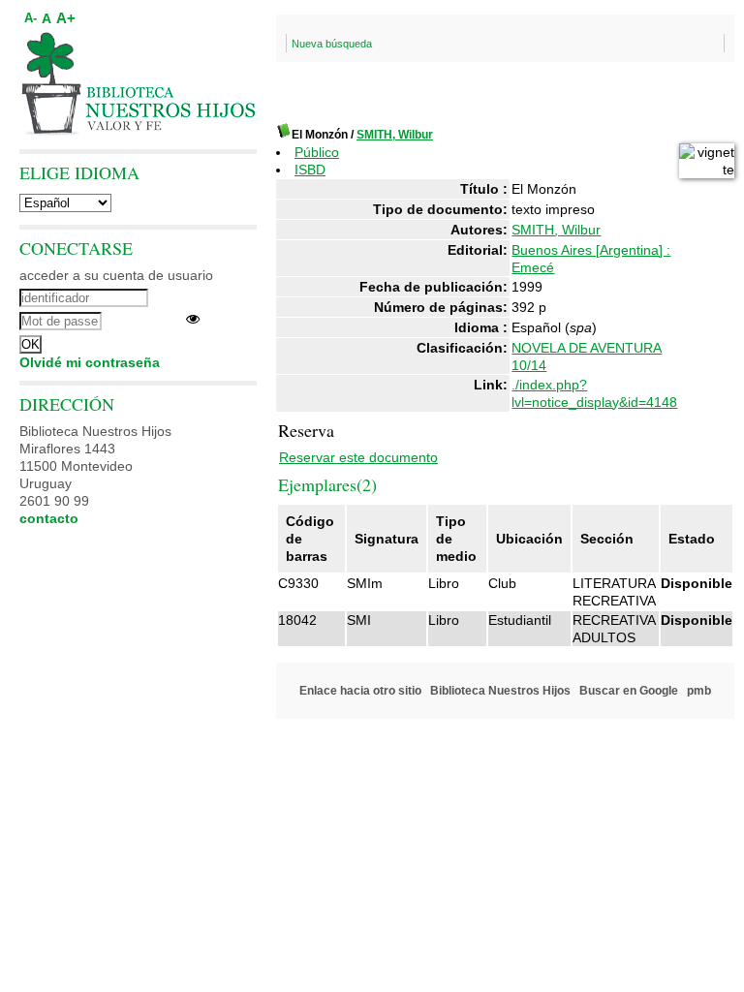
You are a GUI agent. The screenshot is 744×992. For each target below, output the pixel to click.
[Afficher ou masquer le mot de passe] (193, 319)
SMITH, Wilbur (394, 134)
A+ (66, 18)
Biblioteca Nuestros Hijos (500, 691)
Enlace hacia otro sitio (360, 691)
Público (316, 152)
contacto (48, 518)
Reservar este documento (358, 457)
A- (30, 18)
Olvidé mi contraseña (89, 362)
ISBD (310, 169)
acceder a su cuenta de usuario (116, 275)
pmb (699, 691)
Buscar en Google (628, 691)
